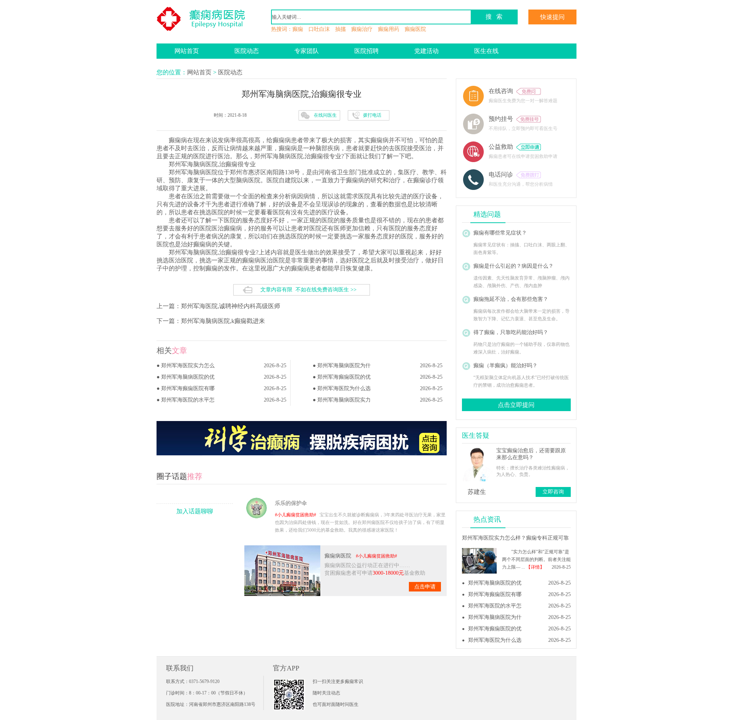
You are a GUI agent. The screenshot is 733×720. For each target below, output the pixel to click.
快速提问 (552, 17)
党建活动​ (426, 51)
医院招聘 (366, 51)
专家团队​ (306, 51)
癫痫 (297, 29)
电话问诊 (502, 174)
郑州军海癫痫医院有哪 (188, 388)
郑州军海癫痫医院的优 (344, 377)
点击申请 (425, 587)
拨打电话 (372, 115)
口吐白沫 (319, 29)
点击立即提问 (516, 405)
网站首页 (186, 51)
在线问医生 (325, 115)
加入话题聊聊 (194, 511)
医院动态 (246, 51)
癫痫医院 (415, 29)
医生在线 (486, 51)
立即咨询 (553, 492)
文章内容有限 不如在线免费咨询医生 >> (308, 289)
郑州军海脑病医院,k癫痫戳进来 (223, 321)
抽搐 (340, 29)
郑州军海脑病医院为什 (344, 365)
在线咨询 (502, 91)
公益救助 (502, 146)
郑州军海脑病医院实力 (344, 400)
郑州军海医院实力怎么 (188, 365)
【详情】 (535, 567)
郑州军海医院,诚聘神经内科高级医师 (230, 306)
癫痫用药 (388, 29)
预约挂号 (502, 119)
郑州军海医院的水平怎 (188, 400)
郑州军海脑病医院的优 (188, 377)
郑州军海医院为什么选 (344, 388)
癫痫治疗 (362, 29)
